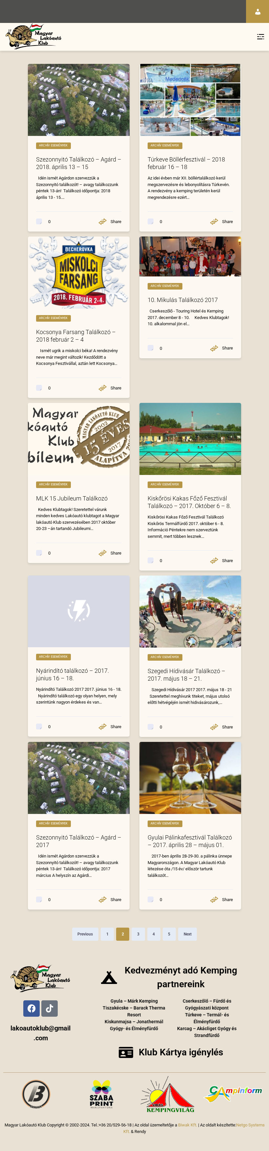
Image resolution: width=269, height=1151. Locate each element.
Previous (85, 934)
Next (188, 934)
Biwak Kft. (187, 1125)
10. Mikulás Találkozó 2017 (183, 299)
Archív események (53, 145)
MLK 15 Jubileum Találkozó (72, 498)
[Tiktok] (49, 1008)
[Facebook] (31, 1008)
